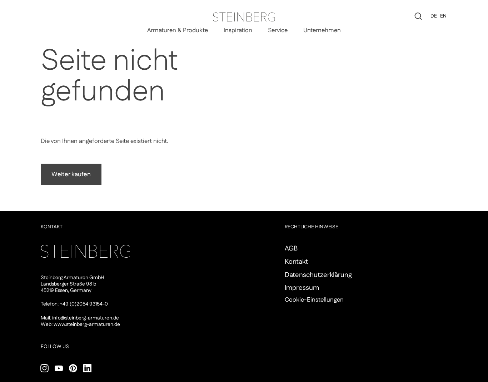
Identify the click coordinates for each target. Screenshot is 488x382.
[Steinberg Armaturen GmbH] (244, 17)
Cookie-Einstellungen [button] (314, 300)
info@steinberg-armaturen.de (85, 318)
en (443, 16)
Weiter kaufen (71, 174)
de (433, 16)
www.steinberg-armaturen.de (87, 324)
